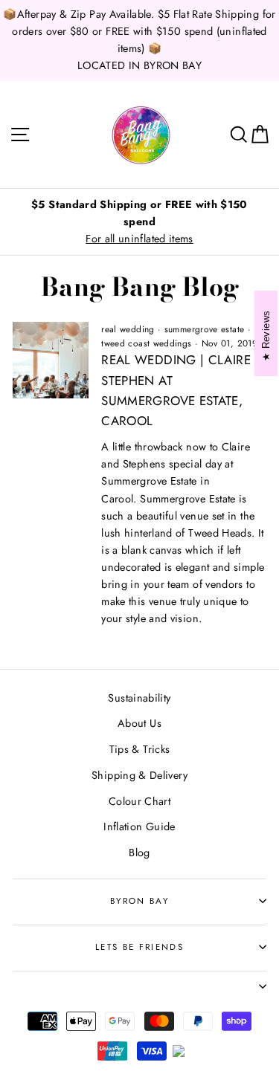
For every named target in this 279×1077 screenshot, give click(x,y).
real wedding (127, 329)
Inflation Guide (139, 826)
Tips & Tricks (139, 749)
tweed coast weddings (146, 343)
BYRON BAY (139, 901)
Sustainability (139, 697)
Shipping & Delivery (139, 775)
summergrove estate (204, 329)
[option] (139, 222)
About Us (139, 723)
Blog (139, 852)
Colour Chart (139, 801)
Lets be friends (139, 947)
